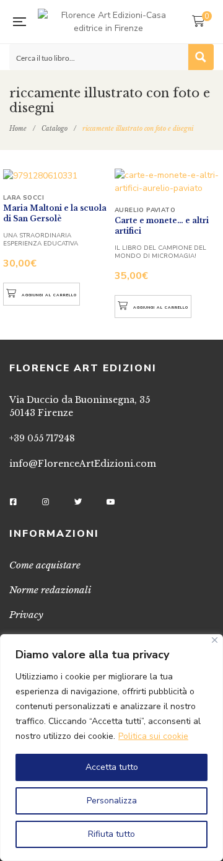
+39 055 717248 (42, 438)
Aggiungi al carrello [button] (49, 295)
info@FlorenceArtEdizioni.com (82, 463)
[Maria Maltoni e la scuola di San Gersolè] (55, 175)
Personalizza (112, 800)
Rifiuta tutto (111, 834)
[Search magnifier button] (201, 57)
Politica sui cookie (153, 736)
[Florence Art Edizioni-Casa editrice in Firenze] (108, 21)
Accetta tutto (111, 767)
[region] (111, 747)
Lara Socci (23, 197)
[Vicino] (214, 640)
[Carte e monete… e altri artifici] (167, 182)
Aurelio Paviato (145, 210)
